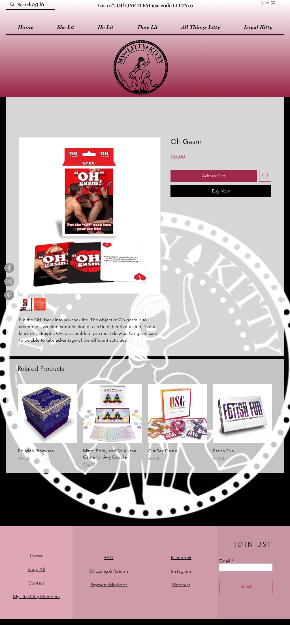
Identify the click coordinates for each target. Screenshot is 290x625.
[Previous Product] (9, 413)
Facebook (181, 557)
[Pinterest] (9, 295)
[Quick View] (47, 414)
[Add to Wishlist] (265, 176)
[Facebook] (9, 268)
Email (224, 561)
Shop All (36, 569)
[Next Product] (280, 413)
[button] (269, 2)
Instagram (181, 571)
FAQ (108, 557)
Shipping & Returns (109, 571)
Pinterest (181, 584)
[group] (145, 426)
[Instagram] (9, 281)
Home (36, 555)
